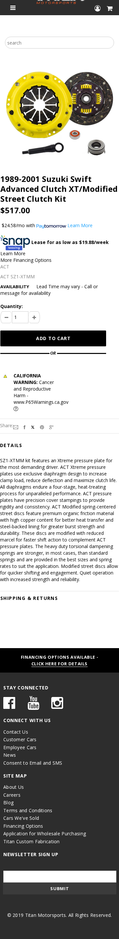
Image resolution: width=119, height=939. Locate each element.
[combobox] (59, 43)
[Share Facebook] (24, 427)
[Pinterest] (42, 427)
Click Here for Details (59, 664)
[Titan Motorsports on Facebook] (9, 706)
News (9, 755)
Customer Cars (20, 739)
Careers (11, 795)
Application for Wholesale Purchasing (44, 833)
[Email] (15, 427)
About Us (13, 787)
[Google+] (51, 427)
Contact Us (15, 732)
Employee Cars (20, 747)
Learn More (12, 253)
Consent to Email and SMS (32, 763)
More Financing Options (26, 260)
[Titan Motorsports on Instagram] (57, 706)
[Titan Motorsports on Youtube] (33, 706)
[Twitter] (33, 427)
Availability (14, 287)
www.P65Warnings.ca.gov (41, 402)
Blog (8, 802)
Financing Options (23, 826)
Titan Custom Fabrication (31, 841)
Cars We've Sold (21, 818)
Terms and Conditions (28, 810)
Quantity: (11, 306)
